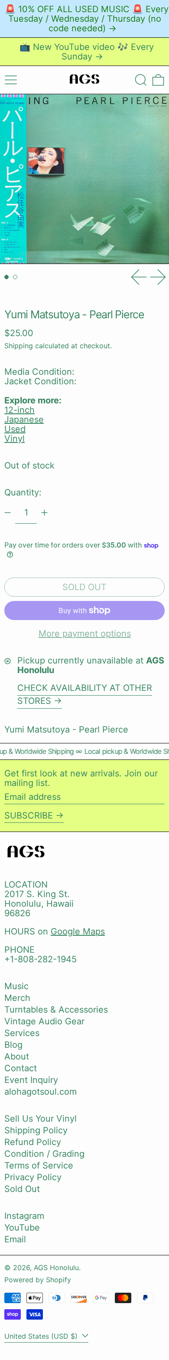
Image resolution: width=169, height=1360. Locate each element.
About (16, 1056)
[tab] (6, 277)
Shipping (18, 345)
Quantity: (23, 492)
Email (15, 1239)
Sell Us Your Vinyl (40, 1118)
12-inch (19, 410)
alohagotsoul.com (40, 1091)
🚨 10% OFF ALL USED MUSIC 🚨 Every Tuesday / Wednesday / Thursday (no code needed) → (87, 18)
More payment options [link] (85, 633)
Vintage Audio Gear (44, 1021)
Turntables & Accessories (56, 1009)
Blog (13, 1045)
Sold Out (22, 1189)
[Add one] (44, 512)
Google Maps (78, 931)
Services (21, 1033)
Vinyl (14, 438)
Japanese (24, 419)
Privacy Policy (33, 1177)
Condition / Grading (44, 1154)
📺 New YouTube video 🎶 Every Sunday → (87, 52)
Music (16, 986)
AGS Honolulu (56, 1267)
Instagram (24, 1216)
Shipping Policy (36, 1130)
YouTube (22, 1227)
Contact (20, 1068)
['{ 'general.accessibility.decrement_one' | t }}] (7, 512)
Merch (17, 998)
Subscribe (28, 815)
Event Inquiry (31, 1080)
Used (15, 429)
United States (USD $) (42, 1336)
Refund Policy (32, 1142)
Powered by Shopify (37, 1279)
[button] (140, 80)
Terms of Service (38, 1165)
